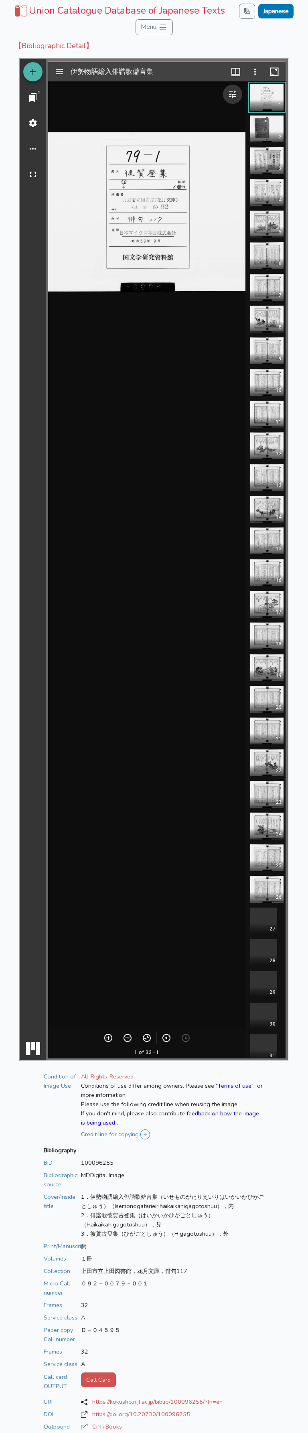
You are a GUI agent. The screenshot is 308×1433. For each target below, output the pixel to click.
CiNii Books (107, 1427)
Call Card (98, 1380)
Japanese (276, 11)
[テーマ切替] (247, 11)
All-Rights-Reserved (107, 1076)
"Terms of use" (234, 1086)
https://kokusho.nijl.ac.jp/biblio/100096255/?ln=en (157, 1402)
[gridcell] (119, 10)
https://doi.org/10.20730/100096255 (141, 1414)
